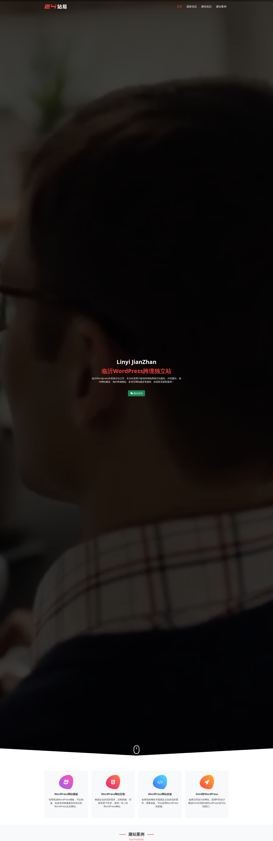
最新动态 (192, 6)
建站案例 (221, 6)
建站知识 (206, 6)
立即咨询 (66, 814)
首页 (179, 6)
